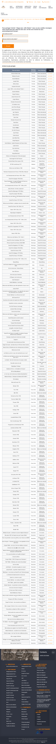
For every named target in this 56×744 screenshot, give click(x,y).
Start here (20, 657)
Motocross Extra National (42, 677)
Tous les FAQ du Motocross (12, 666)
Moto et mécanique (26, 685)
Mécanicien (24, 709)
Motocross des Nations (11, 704)
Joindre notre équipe (44, 655)
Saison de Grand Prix (26, 697)
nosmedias (50, 7)
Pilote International (26, 722)
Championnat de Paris (10, 673)
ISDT (22, 678)
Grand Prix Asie (9, 692)
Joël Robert (24, 680)
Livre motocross (25, 682)
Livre (7, 702)
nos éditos (12, 7)
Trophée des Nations (10, 723)
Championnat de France (11, 671)
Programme (8, 716)
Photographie (24, 692)
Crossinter (35, 7)
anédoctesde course (28, 7)
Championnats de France (11, 676)
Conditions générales (41, 721)
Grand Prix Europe (10, 695)
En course (24, 671)
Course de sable (40, 670)
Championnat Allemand (41, 667)
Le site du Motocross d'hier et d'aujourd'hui (13, 2)
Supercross (8, 721)
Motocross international (11, 707)
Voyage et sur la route (26, 704)
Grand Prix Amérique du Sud (12, 690)
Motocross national (41, 684)
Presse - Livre (9, 714)
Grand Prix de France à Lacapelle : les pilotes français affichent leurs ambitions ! (44, 700)
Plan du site (39, 723)
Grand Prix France (10, 697)
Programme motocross (42, 686)
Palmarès (8, 709)
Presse (23, 729)
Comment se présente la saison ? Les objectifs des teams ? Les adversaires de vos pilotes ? (44, 705)
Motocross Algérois (41, 672)
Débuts (23, 668)
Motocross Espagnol (41, 675)
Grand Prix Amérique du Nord (12, 688)
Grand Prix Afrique (10, 685)
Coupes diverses (9, 683)
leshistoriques (42, 7)
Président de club (25, 724)
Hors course (24, 675)
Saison (7, 718)
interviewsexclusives (19, 7)
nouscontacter (4, 14)
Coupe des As (9, 678)
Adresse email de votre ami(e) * (9, 39)
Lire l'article (50, 73)
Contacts (39, 719)
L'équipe (38, 2)
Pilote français (25, 718)
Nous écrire (46, 2)
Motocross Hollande (41, 679)
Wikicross (31, 2)
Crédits (38, 714)
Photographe (24, 716)
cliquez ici (43, 742)
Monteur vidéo (25, 714)
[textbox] (3, 20)
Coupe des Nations (10, 681)
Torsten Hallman (25, 701)
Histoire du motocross (11, 699)
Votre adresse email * (7, 33)
